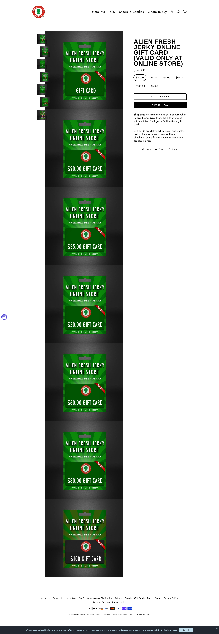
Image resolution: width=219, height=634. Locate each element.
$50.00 (166, 77)
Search (128, 598)
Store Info (98, 11)
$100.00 (140, 86)
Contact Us (58, 598)
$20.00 (140, 77)
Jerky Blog (71, 598)
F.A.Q (82, 598)
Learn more (172, 630)
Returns (118, 598)
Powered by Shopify (143, 614)
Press (149, 598)
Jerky (112, 11)
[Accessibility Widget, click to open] (4, 317)
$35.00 (153, 77)
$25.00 (154, 86)
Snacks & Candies (131, 11)
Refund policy (119, 602)
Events (158, 598)
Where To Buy (157, 11)
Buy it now (160, 105)
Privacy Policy (171, 598)
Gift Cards (139, 598)
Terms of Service (101, 602)
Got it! (186, 630)
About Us (45, 598)
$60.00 (180, 77)
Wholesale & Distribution (99, 598)
